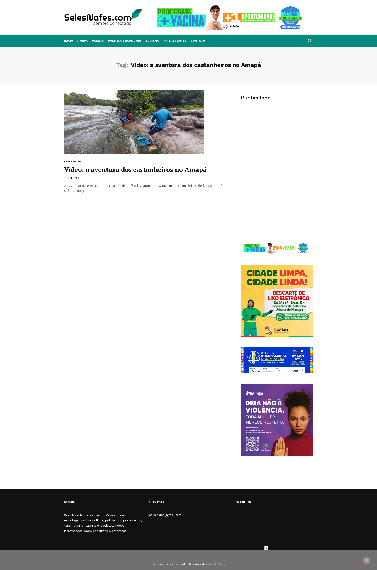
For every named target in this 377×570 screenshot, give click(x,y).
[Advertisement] (277, 138)
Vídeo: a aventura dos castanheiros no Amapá (135, 169)
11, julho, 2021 (72, 178)
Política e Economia (124, 40)
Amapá (82, 40)
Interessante (175, 40)
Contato (198, 40)
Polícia (98, 40)
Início (68, 40)
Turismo (152, 40)
